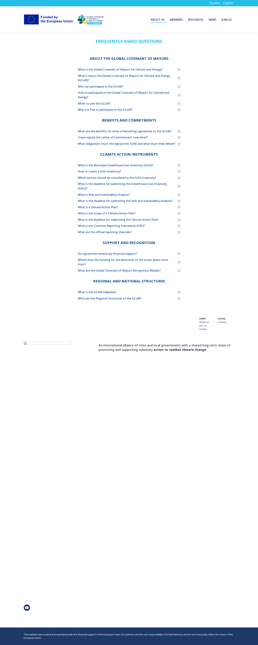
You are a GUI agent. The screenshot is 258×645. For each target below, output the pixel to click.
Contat (202, 329)
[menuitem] (158, 19)
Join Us (202, 325)
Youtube (222, 322)
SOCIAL (222, 318)
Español (214, 3)
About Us (204, 322)
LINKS (202, 318)
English (228, 3)
